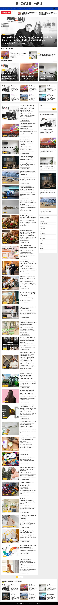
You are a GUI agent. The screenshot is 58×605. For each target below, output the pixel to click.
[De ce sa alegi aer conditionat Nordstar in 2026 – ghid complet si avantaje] (33, 55)
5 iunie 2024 (27, 505)
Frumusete (25, 8)
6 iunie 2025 (27, 442)
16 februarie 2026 (28, 266)
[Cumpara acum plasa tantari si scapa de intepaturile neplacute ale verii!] (10, 566)
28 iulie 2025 (27, 411)
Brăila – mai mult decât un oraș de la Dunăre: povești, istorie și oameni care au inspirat (28, 340)
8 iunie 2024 (27, 488)
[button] (56, 9)
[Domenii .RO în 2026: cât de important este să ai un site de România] (10, 297)
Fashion (5, 526)
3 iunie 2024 (28, 520)
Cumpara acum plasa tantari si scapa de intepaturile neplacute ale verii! (27, 562)
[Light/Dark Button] (54, 8)
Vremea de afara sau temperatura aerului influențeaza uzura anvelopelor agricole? (26, 376)
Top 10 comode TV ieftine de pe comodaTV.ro (28, 307)
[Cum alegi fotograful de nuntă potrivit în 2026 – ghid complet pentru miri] (10, 268)
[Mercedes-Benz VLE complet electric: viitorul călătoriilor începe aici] (42, 97)
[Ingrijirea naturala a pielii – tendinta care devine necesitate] (10, 444)
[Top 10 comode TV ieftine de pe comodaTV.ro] (10, 312)
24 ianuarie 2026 (28, 310)
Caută (42, 106)
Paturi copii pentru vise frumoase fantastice (27, 531)
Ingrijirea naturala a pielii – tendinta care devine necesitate (28, 439)
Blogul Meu (29, 4)
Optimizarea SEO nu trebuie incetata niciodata (28, 546)
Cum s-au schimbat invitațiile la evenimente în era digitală (28, 247)
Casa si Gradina (13, 8)
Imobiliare (5, 417)
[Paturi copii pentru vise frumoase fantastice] (10, 536)
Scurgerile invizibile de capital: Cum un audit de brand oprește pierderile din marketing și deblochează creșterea (27, 108)
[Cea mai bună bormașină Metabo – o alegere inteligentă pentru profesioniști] (10, 489)
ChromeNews (32, 603)
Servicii (5, 367)
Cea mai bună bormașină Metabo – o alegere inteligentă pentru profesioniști (27, 485)
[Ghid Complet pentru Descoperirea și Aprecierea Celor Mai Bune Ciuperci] (10, 222)
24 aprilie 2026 (29, 161)
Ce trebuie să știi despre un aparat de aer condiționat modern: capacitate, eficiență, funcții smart (28, 424)
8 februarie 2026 (28, 281)
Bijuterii (31, 8)
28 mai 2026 (11, 45)
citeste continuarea (25, 120)
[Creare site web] (10, 459)
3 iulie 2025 (27, 427)
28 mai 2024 (28, 548)
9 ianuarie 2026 (27, 327)
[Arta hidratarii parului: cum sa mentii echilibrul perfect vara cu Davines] (10, 396)
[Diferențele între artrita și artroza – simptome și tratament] (10, 473)
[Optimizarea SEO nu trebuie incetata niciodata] (10, 551)
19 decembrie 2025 (28, 363)
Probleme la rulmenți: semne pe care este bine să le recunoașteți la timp (48, 76)
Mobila (6, 8)
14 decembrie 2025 (28, 380)
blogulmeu (5, 45)
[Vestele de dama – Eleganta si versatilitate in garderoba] (10, 521)
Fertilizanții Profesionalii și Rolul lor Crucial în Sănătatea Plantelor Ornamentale (26, 41)
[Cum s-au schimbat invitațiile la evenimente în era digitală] (10, 252)
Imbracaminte (9, 526)
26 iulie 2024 (27, 472)
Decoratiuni (6, 288)
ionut (22, 113)
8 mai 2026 (40, 57)
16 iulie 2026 (27, 113)
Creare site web (24, 454)
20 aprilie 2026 (29, 176)
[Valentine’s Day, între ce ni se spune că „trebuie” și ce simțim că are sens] (10, 283)
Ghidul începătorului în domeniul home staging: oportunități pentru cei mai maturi (28, 501)
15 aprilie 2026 (29, 220)
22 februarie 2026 (28, 250)
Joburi (9, 511)
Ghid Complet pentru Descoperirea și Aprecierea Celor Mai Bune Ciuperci (28, 217)
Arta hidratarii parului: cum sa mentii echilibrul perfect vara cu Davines (27, 391)
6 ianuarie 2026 (27, 343)
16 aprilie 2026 (29, 205)
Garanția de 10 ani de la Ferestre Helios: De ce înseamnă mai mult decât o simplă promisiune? (28, 407)
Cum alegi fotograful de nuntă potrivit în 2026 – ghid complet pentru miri (28, 263)
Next (21, 577)
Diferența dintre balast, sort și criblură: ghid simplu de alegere (28, 202)
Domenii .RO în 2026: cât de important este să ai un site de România (28, 294)
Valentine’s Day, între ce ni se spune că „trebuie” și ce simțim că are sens (27, 278)
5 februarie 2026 (28, 297)
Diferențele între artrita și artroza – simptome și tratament (28, 469)
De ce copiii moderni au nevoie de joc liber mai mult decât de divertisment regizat (28, 323)
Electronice (5, 385)
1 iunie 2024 (28, 534)
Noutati (3, 37)
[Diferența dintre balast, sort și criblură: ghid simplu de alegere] (10, 207)
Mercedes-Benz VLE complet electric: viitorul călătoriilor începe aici (51, 98)
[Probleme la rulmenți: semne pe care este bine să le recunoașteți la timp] (6, 97)
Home (2, 8)
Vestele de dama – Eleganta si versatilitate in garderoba (28, 516)
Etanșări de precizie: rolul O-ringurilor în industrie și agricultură (33, 98)
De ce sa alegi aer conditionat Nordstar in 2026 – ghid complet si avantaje (47, 55)
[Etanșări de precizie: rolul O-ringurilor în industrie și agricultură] (24, 97)
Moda (20, 8)
